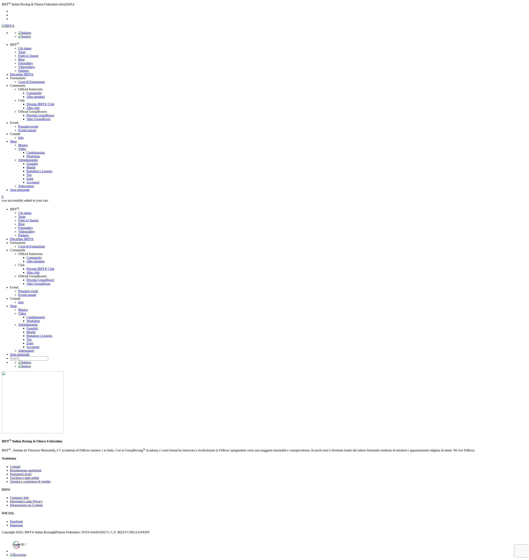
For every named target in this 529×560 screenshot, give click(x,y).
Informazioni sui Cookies (26, 505)
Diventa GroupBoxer (40, 115)
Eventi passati (27, 130)
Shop (13, 141)
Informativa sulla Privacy (26, 501)
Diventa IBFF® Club (40, 104)
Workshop (33, 156)
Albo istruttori (35, 96)
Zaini (29, 178)
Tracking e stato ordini (24, 478)
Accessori (32, 182)
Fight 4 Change (28, 55)
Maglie (31, 167)
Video (22, 149)
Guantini (32, 163)
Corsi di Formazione (31, 82)
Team (21, 52)
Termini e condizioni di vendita (30, 481)
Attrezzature (26, 186)
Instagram (16, 525)
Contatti (15, 466)
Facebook (16, 521)
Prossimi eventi (28, 126)
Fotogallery (25, 63)
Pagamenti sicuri (20, 474)
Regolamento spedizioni (25, 470)
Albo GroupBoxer (38, 119)
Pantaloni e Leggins (39, 171)
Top (29, 175)
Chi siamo (24, 48)
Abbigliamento (28, 160)
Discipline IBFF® (21, 74)
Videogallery (26, 67)
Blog (21, 59)
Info (21, 137)
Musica (23, 145)
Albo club (32, 108)
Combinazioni (35, 152)
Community (34, 93)
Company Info (19, 497)
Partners (23, 70)
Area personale (20, 189)
